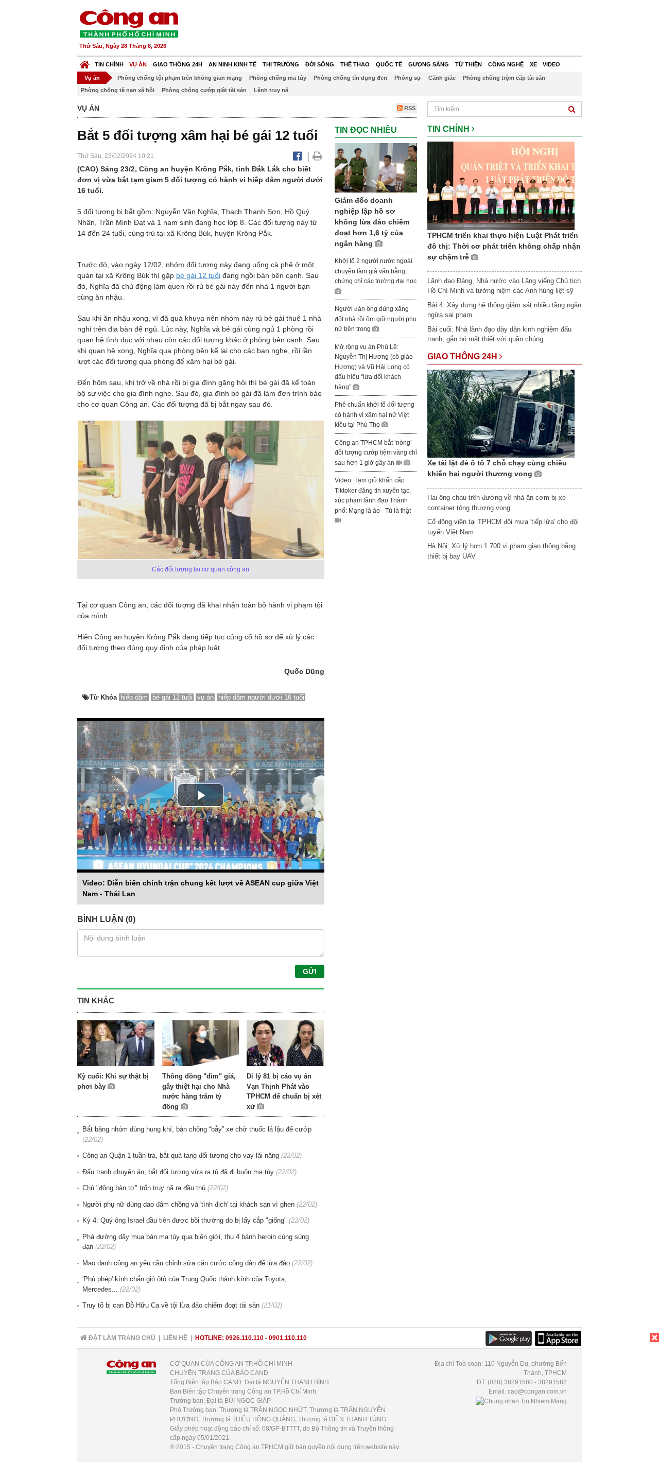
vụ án (205, 697)
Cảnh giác (442, 78)
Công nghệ (506, 64)
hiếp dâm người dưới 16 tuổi (261, 697)
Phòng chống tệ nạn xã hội (117, 90)
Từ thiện (468, 64)
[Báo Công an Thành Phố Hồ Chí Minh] (84, 62)
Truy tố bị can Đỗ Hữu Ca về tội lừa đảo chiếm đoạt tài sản (170, 1305)
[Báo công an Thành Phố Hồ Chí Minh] (128, 23)
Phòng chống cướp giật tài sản (204, 90)
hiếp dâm (134, 697)
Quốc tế (389, 64)
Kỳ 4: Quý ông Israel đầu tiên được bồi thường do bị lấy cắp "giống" (184, 1220)
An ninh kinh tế (232, 64)
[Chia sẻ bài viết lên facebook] (297, 156)
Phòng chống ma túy (277, 78)
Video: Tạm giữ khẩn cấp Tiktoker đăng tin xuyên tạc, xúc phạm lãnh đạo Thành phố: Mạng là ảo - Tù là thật (373, 495)
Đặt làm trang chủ (121, 1338)
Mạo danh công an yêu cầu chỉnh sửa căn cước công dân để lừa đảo (186, 1263)
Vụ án (138, 64)
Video (551, 64)
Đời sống (319, 64)
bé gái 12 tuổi (198, 275)
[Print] (317, 156)
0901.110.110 (288, 1338)
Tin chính (109, 64)
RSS (409, 108)
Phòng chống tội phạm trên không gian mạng (179, 78)
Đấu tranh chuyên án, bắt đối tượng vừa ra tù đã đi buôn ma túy (178, 1172)
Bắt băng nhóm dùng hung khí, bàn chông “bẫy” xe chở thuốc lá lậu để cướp (196, 1129)
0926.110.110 (245, 1338)
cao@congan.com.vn (537, 1391)
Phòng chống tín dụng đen (350, 78)
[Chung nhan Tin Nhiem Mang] (521, 1400)
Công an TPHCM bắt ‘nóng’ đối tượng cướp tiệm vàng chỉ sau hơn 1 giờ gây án (376, 452)
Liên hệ (175, 1338)
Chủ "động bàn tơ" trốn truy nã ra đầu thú (143, 1188)
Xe (533, 64)
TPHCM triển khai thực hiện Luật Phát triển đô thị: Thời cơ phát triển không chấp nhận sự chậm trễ (504, 246)
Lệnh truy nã (271, 90)
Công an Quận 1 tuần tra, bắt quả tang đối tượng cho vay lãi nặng (180, 1155)
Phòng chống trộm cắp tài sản (504, 78)
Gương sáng (428, 64)
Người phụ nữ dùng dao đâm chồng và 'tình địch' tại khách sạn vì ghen (188, 1204)
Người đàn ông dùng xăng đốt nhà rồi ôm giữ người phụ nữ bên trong (376, 319)
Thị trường (281, 64)
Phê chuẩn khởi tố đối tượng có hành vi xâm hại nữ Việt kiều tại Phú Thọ (374, 414)
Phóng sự (407, 78)
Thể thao (355, 64)
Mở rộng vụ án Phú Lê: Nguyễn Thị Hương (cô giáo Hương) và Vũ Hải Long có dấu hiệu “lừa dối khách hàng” (374, 367)
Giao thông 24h (177, 64)
